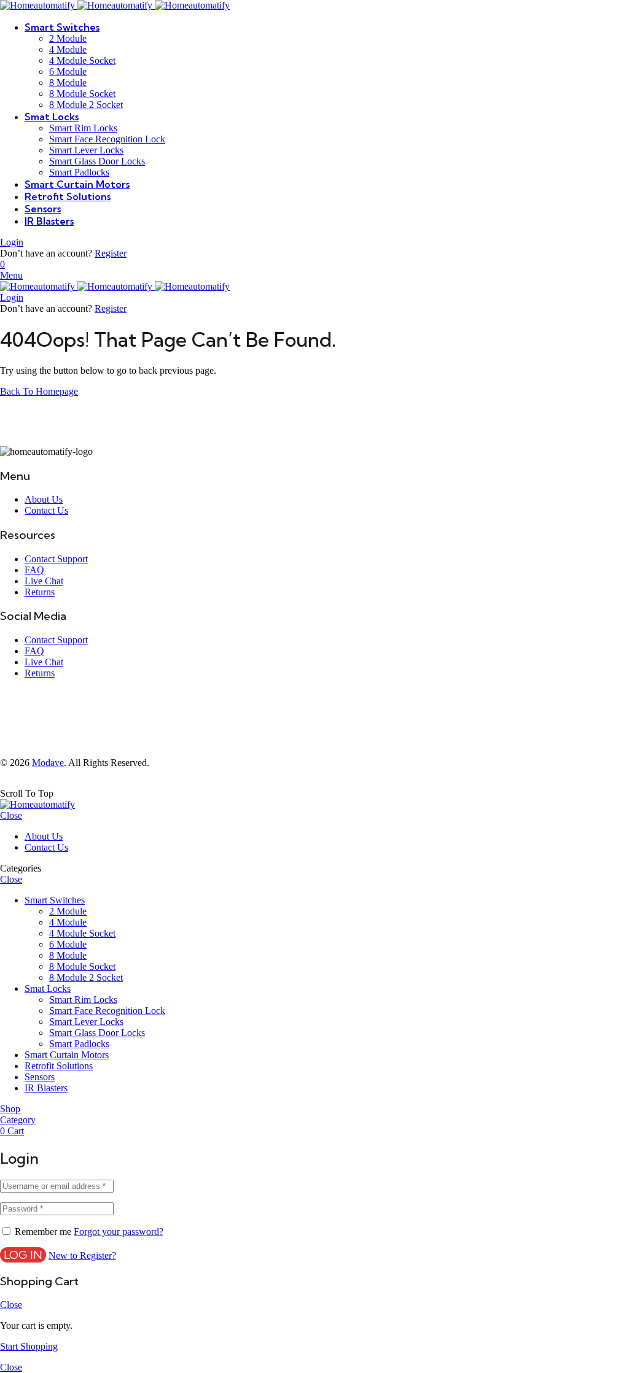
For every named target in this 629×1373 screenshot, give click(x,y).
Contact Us (46, 510)
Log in (23, 1255)
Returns (40, 592)
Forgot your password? (118, 1231)
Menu (11, 275)
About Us (44, 499)
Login (11, 242)
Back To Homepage (39, 391)
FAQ (34, 570)
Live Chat (44, 581)
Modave (48, 762)
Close (11, 815)
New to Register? (82, 1255)
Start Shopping (29, 1346)
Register (111, 253)
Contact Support (56, 559)
